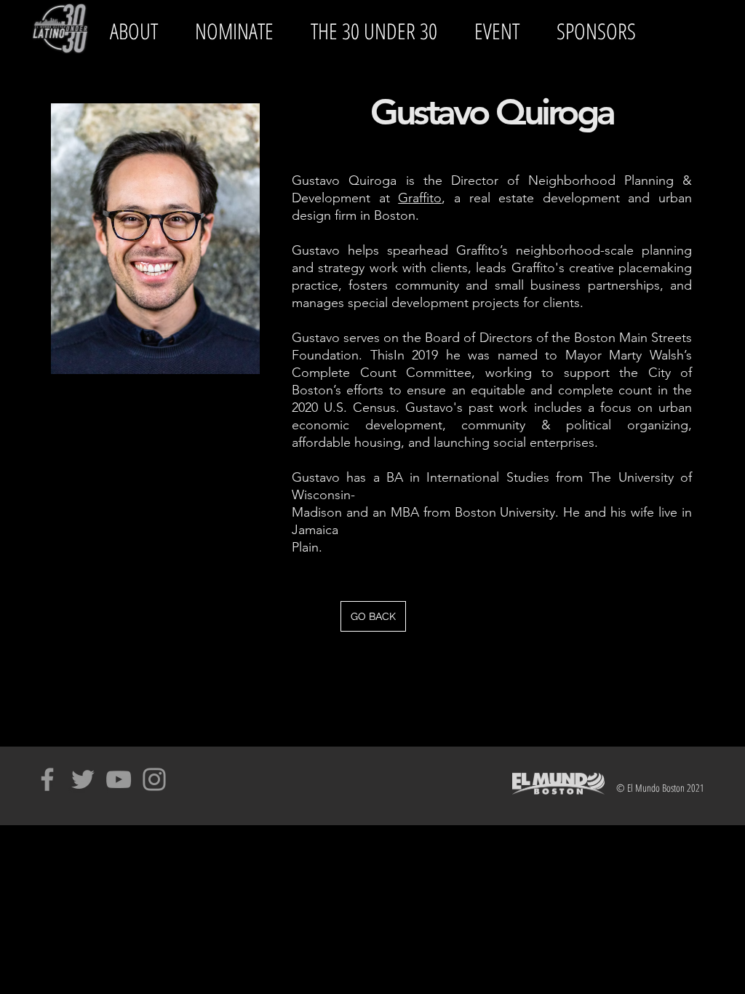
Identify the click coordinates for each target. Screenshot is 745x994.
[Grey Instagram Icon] (154, 779)
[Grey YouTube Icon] (118, 779)
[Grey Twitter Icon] (83, 779)
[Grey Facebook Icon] (47, 779)
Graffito (420, 198)
